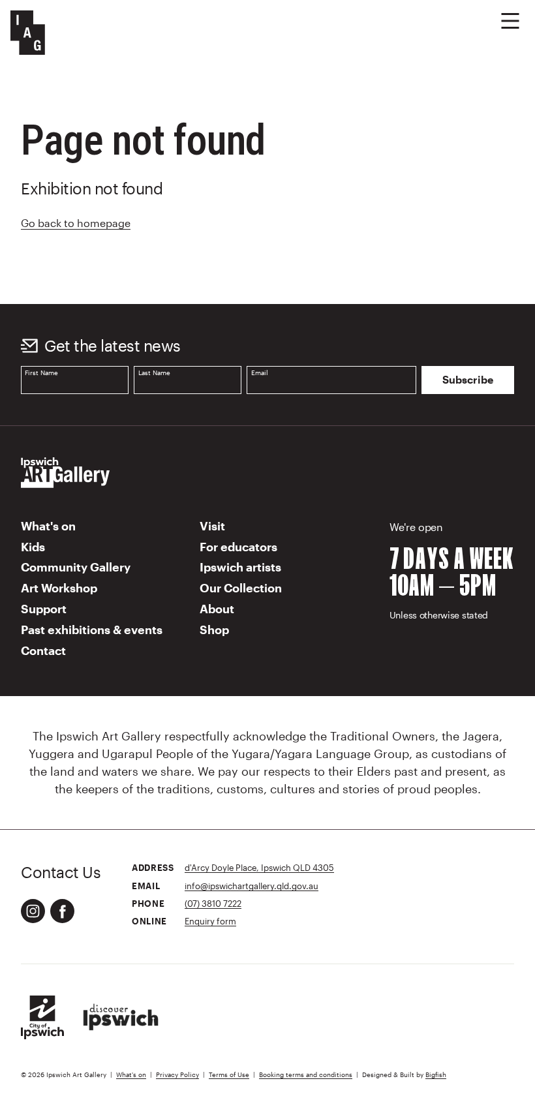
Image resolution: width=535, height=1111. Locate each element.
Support (44, 608)
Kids (33, 546)
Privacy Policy (177, 1074)
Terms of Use (229, 1074)
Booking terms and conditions (305, 1074)
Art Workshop (59, 587)
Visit (212, 525)
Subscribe (467, 379)
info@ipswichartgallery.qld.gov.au (251, 885)
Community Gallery (75, 566)
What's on (48, 525)
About (217, 608)
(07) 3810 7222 (213, 903)
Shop (214, 629)
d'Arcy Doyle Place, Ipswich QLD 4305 (259, 867)
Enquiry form (210, 921)
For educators (238, 546)
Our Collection (241, 587)
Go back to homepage (75, 223)
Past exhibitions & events (91, 629)
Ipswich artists (240, 566)
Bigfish (435, 1074)
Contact (43, 650)
